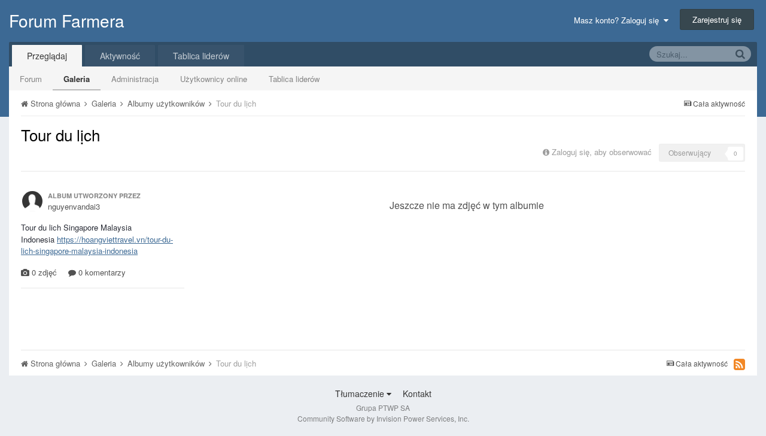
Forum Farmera (66, 20)
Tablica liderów (294, 78)
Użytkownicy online (213, 78)
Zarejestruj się (716, 19)
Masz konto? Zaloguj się (619, 20)
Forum (31, 78)
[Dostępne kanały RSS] (739, 364)
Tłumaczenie (361, 393)
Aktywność (120, 56)
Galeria (76, 78)
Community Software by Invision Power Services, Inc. (383, 418)
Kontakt (417, 393)
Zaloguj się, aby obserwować (602, 152)
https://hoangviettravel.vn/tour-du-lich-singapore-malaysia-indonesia (97, 245)
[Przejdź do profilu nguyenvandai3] (32, 201)
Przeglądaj (47, 56)
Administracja (135, 78)
